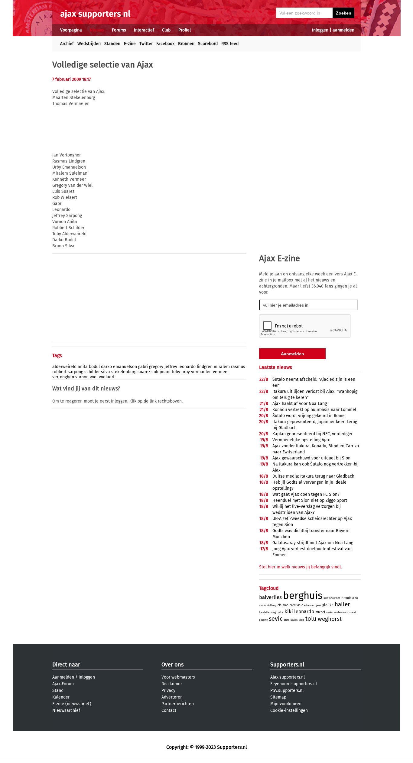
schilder (92, 371)
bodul (94, 366)
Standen (112, 43)
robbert (59, 371)
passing (263, 620)
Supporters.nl (287, 664)
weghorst (330, 618)
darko (106, 366)
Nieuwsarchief (66, 710)
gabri (143, 366)
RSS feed (230, 43)
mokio (329, 612)
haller (342, 604)
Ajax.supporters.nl (287, 677)
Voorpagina (71, 30)
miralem (222, 366)
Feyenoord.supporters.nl (293, 683)
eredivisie (296, 605)
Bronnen (186, 43)
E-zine (130, 43)
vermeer (221, 371)
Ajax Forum (63, 683)
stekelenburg (123, 371)
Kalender (61, 697)
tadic (301, 620)
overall (352, 612)
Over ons (172, 664)
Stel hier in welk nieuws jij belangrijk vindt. (300, 567)
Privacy (168, 690)
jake (280, 612)
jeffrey (170, 366)
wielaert (107, 377)
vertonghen (63, 377)
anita (83, 366)
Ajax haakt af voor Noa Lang (299, 403)
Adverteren (172, 697)
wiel (94, 377)
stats (286, 620)
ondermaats (341, 612)
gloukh (327, 605)
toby (176, 371)
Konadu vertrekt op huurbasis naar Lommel (314, 409)
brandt (346, 598)
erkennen (309, 605)
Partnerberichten (177, 703)
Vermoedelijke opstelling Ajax (301, 439)
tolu (311, 618)
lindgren (205, 366)
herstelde (264, 612)
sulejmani (161, 371)
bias (326, 598)
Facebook (165, 43)
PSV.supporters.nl (287, 690)
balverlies (270, 597)
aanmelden (343, 30)
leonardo (187, 366)
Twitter (146, 43)
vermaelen (201, 371)
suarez (144, 371)
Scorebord (208, 43)
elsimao (283, 605)
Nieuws (97, 30)
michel (320, 612)
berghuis (302, 596)
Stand (57, 690)
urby (185, 371)
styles (294, 619)
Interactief (144, 30)
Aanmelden (63, 677)
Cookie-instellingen (289, 710)
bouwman (334, 598)
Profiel (184, 30)
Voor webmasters (178, 677)
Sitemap (278, 697)
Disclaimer (171, 683)
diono (262, 605)
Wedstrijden (89, 43)
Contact (168, 710)
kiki (289, 611)
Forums (119, 30)
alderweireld (64, 366)
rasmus (238, 366)
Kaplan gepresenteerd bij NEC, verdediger (312, 433)
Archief (67, 43)
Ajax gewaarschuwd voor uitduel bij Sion (311, 458)
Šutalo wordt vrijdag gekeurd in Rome (308, 415)
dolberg (271, 605)
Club (166, 30)
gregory (156, 366)
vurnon (82, 377)
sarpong (75, 371)
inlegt (274, 612)
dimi (355, 598)
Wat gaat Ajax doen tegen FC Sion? (305, 494)
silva (105, 371)
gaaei (318, 605)
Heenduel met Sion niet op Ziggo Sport (309, 500)
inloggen (320, 30)
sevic (276, 618)
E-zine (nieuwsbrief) (71, 703)
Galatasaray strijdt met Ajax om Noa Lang (312, 542)
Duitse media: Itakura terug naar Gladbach (313, 476)
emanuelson (125, 366)
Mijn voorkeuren (285, 703)
